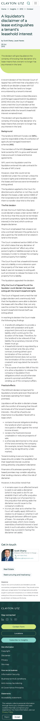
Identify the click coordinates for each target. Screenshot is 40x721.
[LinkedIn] (3, 619)
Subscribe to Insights (19, 640)
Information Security (10, 674)
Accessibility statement (11, 698)
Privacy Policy (7, 712)
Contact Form (19, 627)
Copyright (5, 651)
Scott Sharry (20, 551)
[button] (29, 3)
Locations (18, 633)
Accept (17, 717)
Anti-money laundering (11, 683)
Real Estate (9, 569)
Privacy (4, 660)
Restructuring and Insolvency (17, 575)
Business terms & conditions (13, 679)
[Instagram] (8, 619)
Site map (5, 664)
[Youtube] (16, 619)
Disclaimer (5, 655)
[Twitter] (12, 619)
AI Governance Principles (12, 688)
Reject (6, 717)
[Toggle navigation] (35, 3)
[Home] (12, 3)
